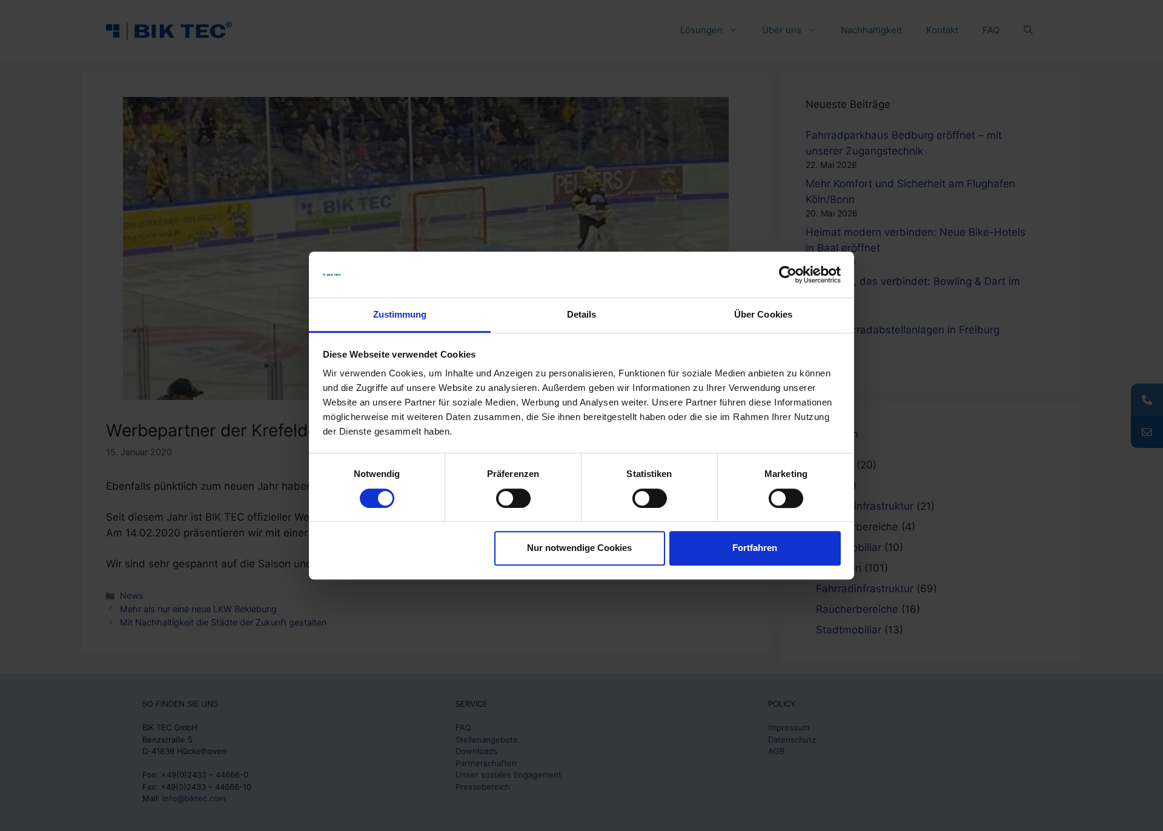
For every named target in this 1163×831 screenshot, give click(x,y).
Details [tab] (582, 315)
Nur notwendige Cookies (579, 547)
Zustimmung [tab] (400, 315)
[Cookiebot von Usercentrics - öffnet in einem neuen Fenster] (788, 274)
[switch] (513, 498)
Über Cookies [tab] (763, 315)
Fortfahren (754, 547)
